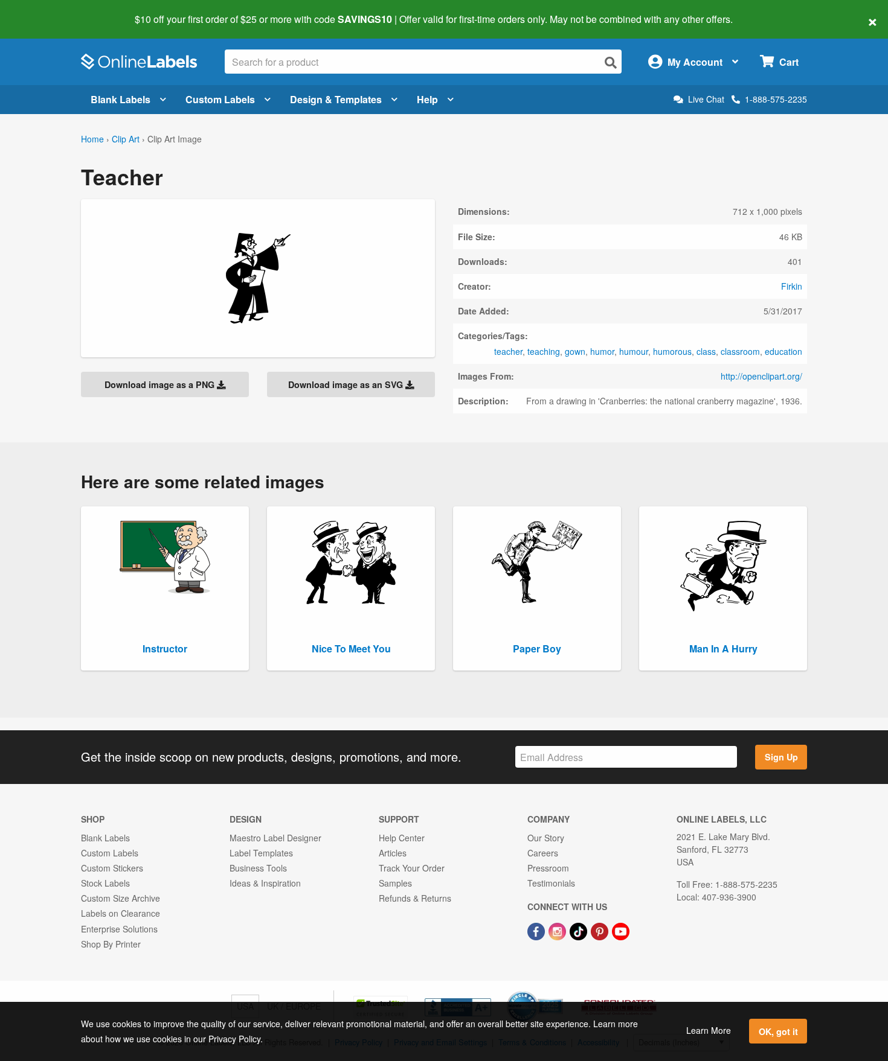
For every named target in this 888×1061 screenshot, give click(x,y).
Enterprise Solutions (119, 929)
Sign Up (781, 757)
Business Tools (258, 868)
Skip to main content (44, 11)
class (706, 351)
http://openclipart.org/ (761, 376)
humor (602, 351)
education (783, 351)
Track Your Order (412, 868)
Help (427, 99)
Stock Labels (105, 883)
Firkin (791, 286)
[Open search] (611, 62)
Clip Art (126, 139)
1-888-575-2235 (776, 99)
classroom (740, 351)
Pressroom (548, 868)
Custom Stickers (112, 868)
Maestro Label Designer (275, 838)
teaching (543, 351)
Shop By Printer (111, 944)
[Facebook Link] (537, 930)
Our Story (545, 838)
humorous (672, 351)
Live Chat (706, 99)
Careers (542, 853)
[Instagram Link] (558, 930)
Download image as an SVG (346, 384)
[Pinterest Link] (601, 930)
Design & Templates (336, 99)
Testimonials (551, 883)
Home (92, 139)
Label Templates (261, 853)
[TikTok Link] (580, 930)
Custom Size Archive (120, 898)
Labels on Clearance (120, 913)
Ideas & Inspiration (265, 883)
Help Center (402, 838)
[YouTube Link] (620, 930)
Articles (393, 853)
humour (633, 351)
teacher (508, 351)
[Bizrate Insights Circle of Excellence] (558, 992)
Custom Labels (220, 99)
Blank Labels (120, 99)
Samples (395, 883)
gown (575, 351)
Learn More (708, 1030)
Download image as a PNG (161, 384)
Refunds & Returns (415, 898)
